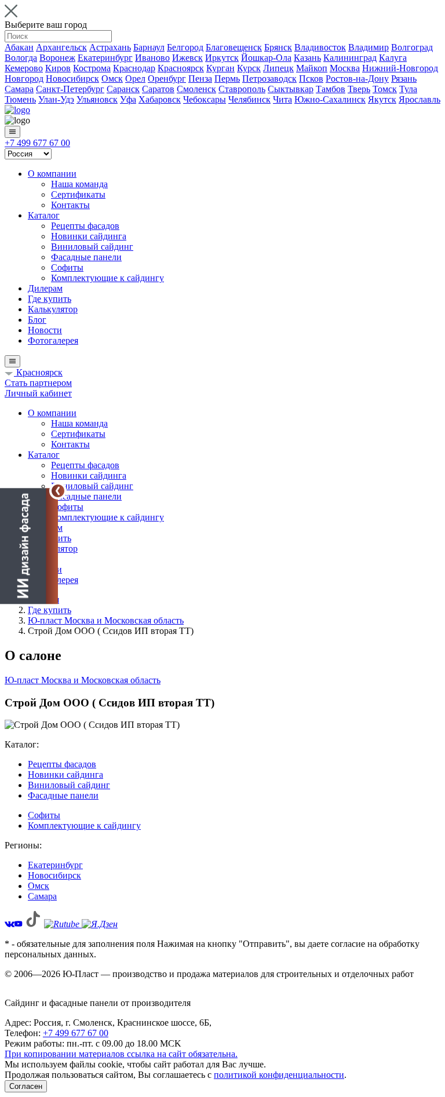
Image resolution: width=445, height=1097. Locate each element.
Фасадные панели (86, 257)
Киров (58, 68)
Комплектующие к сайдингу (107, 278)
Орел (135, 78)
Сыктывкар (290, 89)
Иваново (152, 58)
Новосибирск (72, 78)
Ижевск (187, 58)
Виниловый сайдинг (92, 247)
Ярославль (419, 99)
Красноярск (181, 68)
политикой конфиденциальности (279, 1075)
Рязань (404, 78)
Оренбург (167, 78)
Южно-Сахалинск (330, 99)
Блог (37, 320)
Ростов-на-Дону (357, 78)
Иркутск (222, 58)
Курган (220, 68)
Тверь (359, 89)
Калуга (393, 58)
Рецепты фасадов (85, 226)
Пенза (200, 78)
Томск (385, 89)
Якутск (382, 99)
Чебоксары (204, 99)
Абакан (19, 47)
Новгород (24, 78)
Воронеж (57, 58)
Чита (282, 99)
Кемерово (24, 68)
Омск (112, 78)
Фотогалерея (53, 340)
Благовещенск (234, 47)
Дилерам (45, 288)
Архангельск (61, 47)
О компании (52, 173)
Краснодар (134, 68)
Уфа (128, 99)
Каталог (44, 215)
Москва (345, 68)
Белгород (185, 47)
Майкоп (311, 68)
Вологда (21, 58)
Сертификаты (78, 194)
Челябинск (249, 99)
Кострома (92, 68)
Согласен (25, 1086)
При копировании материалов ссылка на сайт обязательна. (121, 1054)
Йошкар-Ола (266, 58)
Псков (311, 78)
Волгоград (412, 47)
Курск (249, 68)
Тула (408, 89)
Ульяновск (97, 99)
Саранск (123, 89)
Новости (45, 330)
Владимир (368, 47)
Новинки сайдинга (88, 236)
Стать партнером (38, 383)
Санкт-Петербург (70, 89)
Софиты (67, 267)
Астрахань (110, 47)
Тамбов (330, 89)
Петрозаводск (269, 78)
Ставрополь (241, 89)
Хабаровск (159, 99)
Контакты (70, 205)
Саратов (158, 89)
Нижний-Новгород (400, 68)
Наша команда (79, 184)
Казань (307, 58)
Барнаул (149, 47)
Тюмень (20, 99)
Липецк (278, 68)
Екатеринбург (105, 58)
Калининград (350, 58)
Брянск (278, 47)
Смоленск (196, 89)
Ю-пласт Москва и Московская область (83, 680)
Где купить (49, 299)
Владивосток (320, 47)
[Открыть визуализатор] (29, 546)
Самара (19, 89)
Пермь (227, 78)
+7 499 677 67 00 (37, 143)
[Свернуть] (58, 491)
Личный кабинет (38, 393)
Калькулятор (53, 309)
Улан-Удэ (56, 99)
